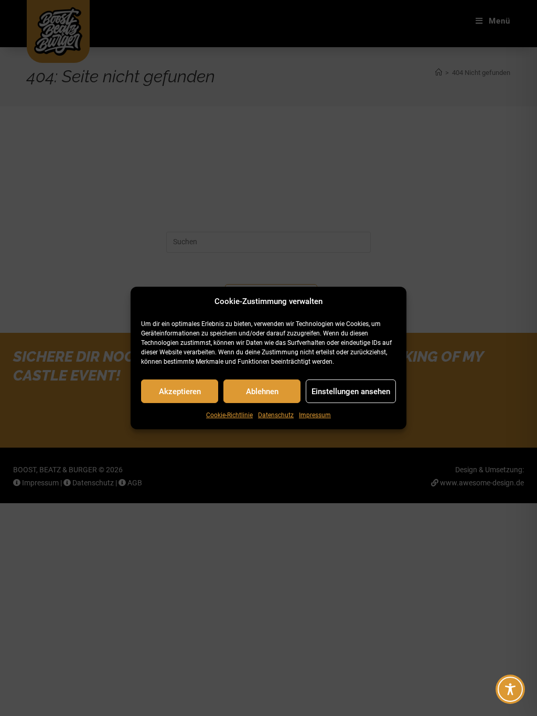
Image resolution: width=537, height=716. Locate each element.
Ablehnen (262, 391)
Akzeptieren (180, 391)
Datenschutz (276, 415)
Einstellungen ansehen (351, 391)
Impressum (315, 415)
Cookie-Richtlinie (229, 415)
